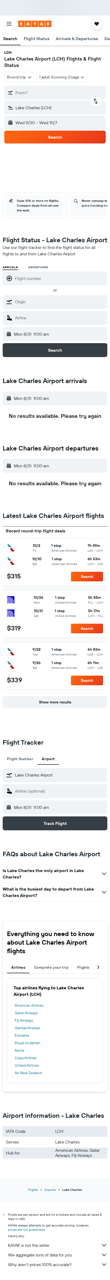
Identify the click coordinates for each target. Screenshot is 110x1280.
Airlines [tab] (18, 967)
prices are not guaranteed (26, 1230)
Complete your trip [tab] (51, 967)
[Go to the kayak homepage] (35, 24)
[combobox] (60, 301)
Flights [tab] (83, 967)
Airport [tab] (48, 758)
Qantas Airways (27, 1027)
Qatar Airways (26, 1012)
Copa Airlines (25, 1057)
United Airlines (27, 1065)
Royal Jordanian (27, 1042)
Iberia (19, 1050)
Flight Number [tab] (20, 758)
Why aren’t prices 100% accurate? (40, 1264)
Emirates (22, 1035)
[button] (9, 24)
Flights (33, 1190)
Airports (50, 1190)
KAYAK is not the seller (28, 1245)
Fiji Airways (24, 1020)
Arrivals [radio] (10, 267)
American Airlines (29, 1005)
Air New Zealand (28, 1072)
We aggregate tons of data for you (40, 1255)
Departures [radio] (38, 267)
